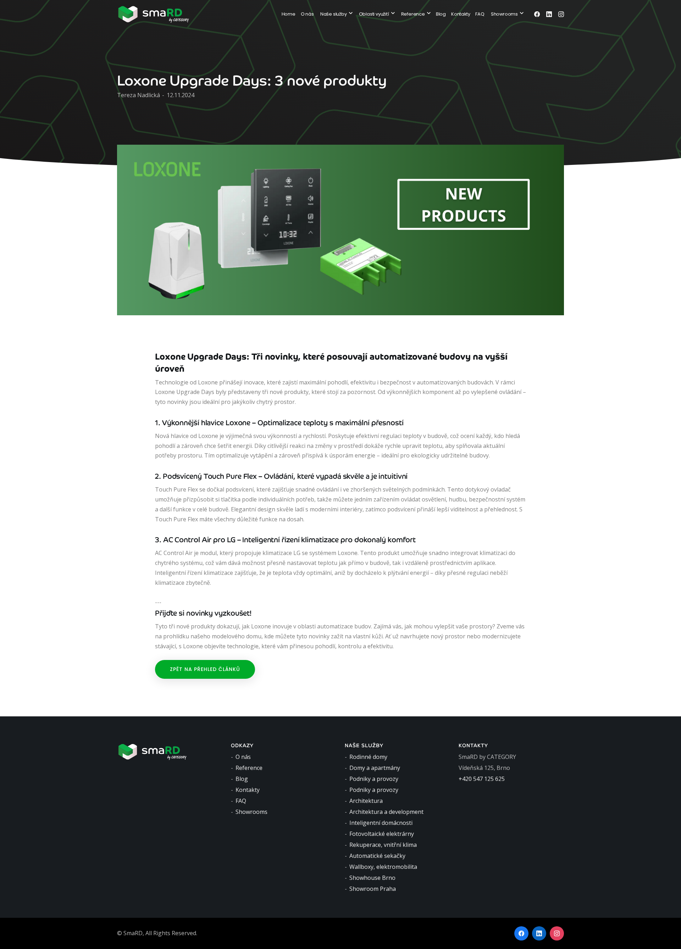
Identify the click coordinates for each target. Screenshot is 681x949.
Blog (441, 14)
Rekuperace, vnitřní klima (383, 845)
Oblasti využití (374, 14)
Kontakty (460, 14)
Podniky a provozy (373, 779)
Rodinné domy (368, 757)
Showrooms (504, 14)
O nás (307, 14)
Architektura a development (386, 812)
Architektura (366, 801)
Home (288, 14)
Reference (413, 14)
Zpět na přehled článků (205, 669)
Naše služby (333, 14)
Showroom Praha (372, 889)
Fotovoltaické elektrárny (381, 834)
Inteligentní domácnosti (381, 823)
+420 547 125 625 (482, 779)
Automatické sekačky (377, 856)
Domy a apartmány (374, 768)
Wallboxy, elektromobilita (383, 867)
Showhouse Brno (372, 878)
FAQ (479, 14)
